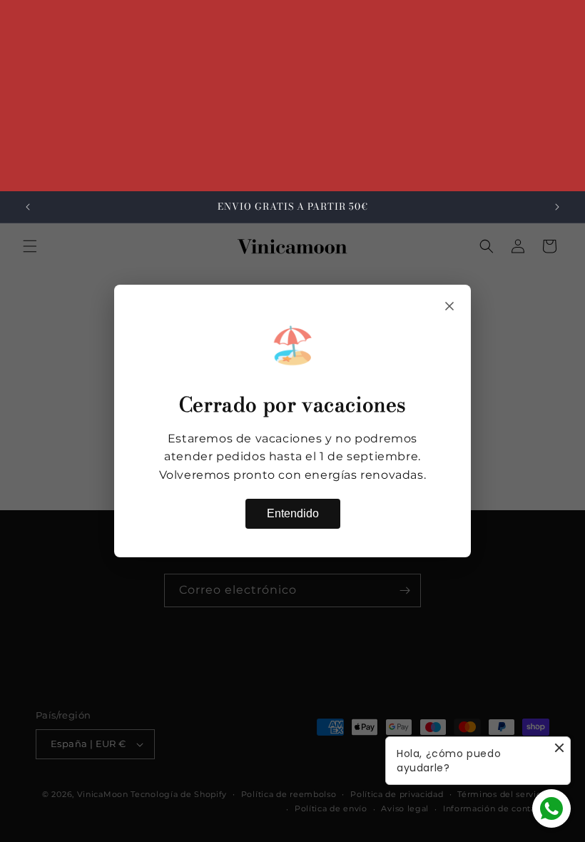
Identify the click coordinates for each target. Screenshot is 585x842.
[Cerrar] (449, 306)
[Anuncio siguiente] (557, 207)
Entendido (293, 513)
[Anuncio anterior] (28, 207)
